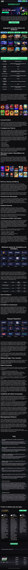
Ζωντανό (10, 32)
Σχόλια (23, 510)
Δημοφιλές (3, 32)
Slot (23, 32)
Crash (17, 32)
